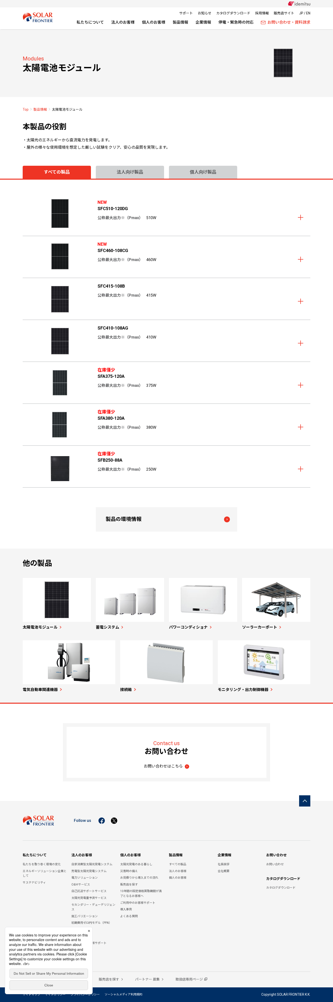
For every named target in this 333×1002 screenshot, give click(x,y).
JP (301, 13)
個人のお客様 (153, 22)
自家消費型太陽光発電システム (91, 864)
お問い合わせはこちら (163, 766)
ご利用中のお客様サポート (137, 903)
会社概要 (223, 871)
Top (26, 109)
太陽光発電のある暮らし (136, 864)
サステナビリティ (34, 882)
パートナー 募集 (147, 979)
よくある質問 (129, 916)
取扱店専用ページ (189, 979)
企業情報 (203, 22)
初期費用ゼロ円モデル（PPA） (91, 922)
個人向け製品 (203, 172)
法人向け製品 (130, 172)
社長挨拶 (223, 864)
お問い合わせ (276, 855)
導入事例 (126, 909)
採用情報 (262, 13)
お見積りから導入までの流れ (139, 877)
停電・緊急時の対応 (236, 22)
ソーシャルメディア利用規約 (123, 994)
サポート (186, 13)
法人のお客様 (123, 22)
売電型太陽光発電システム (89, 871)
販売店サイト (284, 13)
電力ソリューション (84, 877)
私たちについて (90, 22)
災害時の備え (129, 871)
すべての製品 (177, 864)
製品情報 (180, 22)
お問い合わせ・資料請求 (288, 22)
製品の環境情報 (123, 519)
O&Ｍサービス (80, 884)
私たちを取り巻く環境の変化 (42, 864)
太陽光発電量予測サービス (89, 898)
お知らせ (204, 13)
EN (308, 13)
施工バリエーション (84, 916)
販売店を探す (129, 884)
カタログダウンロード (233, 13)
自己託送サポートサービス (89, 891)
